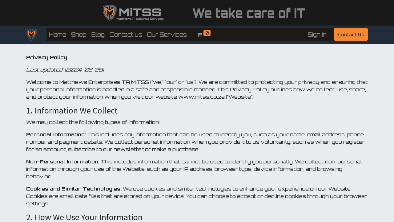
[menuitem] (57, 34)
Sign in (317, 34)
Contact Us (351, 34)
